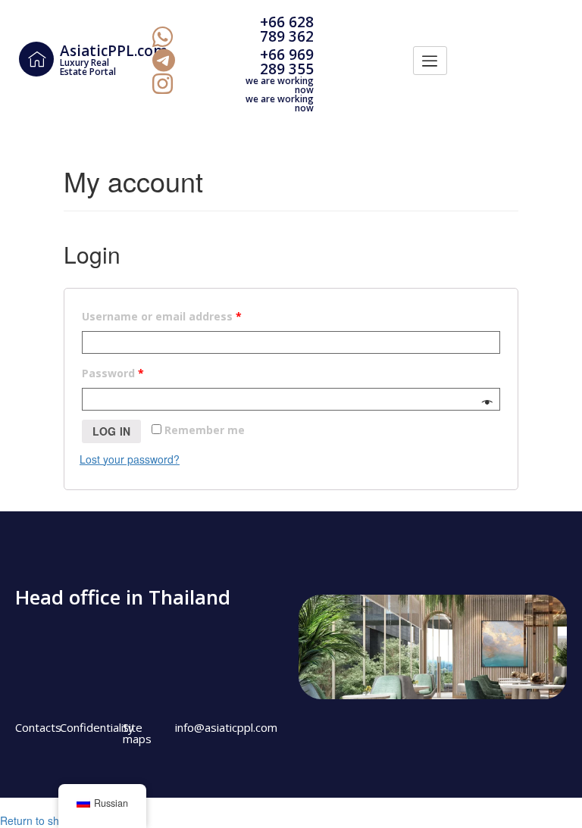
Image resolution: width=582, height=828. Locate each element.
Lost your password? (130, 459)
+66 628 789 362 (287, 29)
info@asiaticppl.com (226, 727)
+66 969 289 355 (287, 62)
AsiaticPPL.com (113, 51)
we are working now (280, 85)
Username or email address (162, 316)
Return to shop (35, 820)
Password (113, 373)
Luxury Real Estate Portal (88, 67)
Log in (111, 431)
